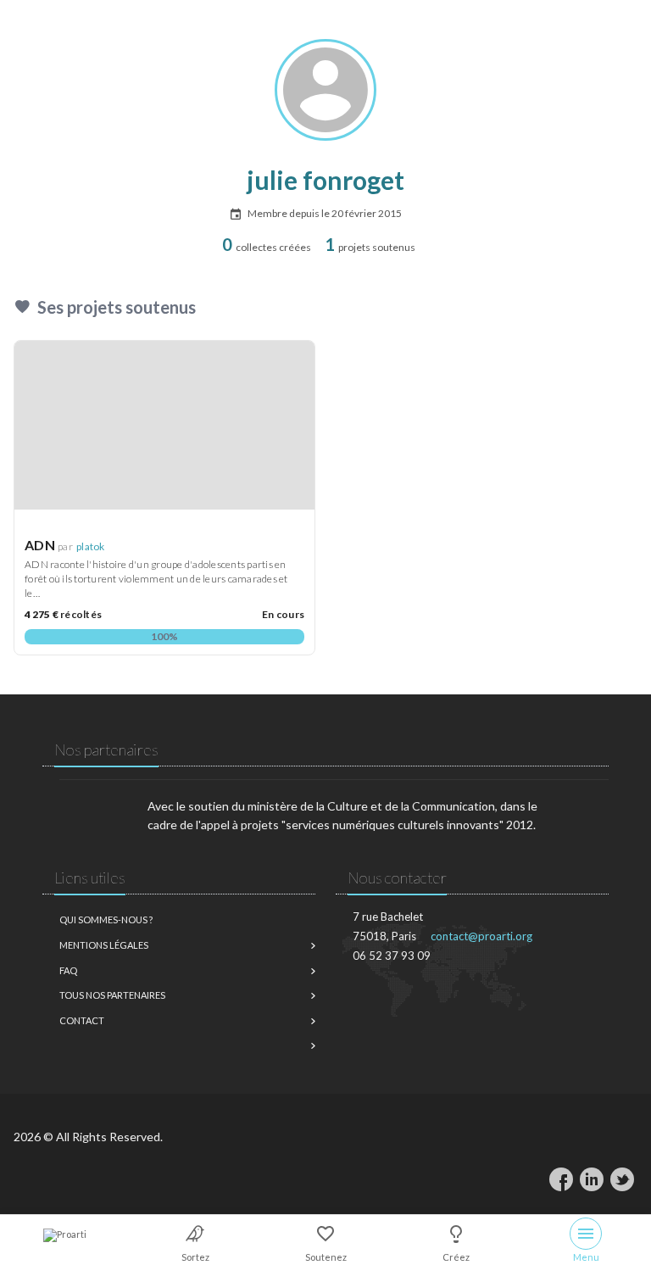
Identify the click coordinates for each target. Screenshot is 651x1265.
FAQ (68, 970)
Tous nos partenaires (112, 994)
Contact (81, 1020)
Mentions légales (103, 944)
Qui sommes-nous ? (106, 919)
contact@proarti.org (481, 936)
